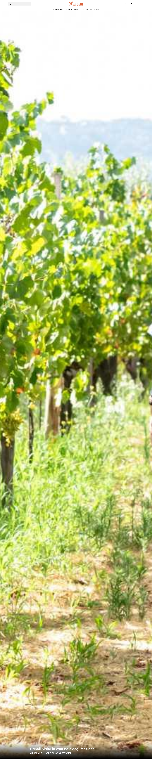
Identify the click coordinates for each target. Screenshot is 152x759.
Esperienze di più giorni (72, 9)
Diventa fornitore (94, 9)
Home (55, 9)
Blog (87, 9)
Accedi (136, 4)
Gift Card (127, 4)
